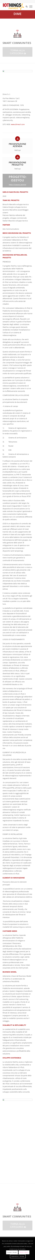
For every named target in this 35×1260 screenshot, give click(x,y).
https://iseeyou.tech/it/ (17, 185)
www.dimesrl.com (18, 124)
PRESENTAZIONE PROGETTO (17, 163)
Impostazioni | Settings (17, 1256)
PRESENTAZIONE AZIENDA (17, 145)
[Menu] (29, 6)
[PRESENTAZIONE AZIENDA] (17, 138)
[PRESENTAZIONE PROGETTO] (17, 157)
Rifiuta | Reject (24, 1252)
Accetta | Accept (12, 1252)
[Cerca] (25, 6)
